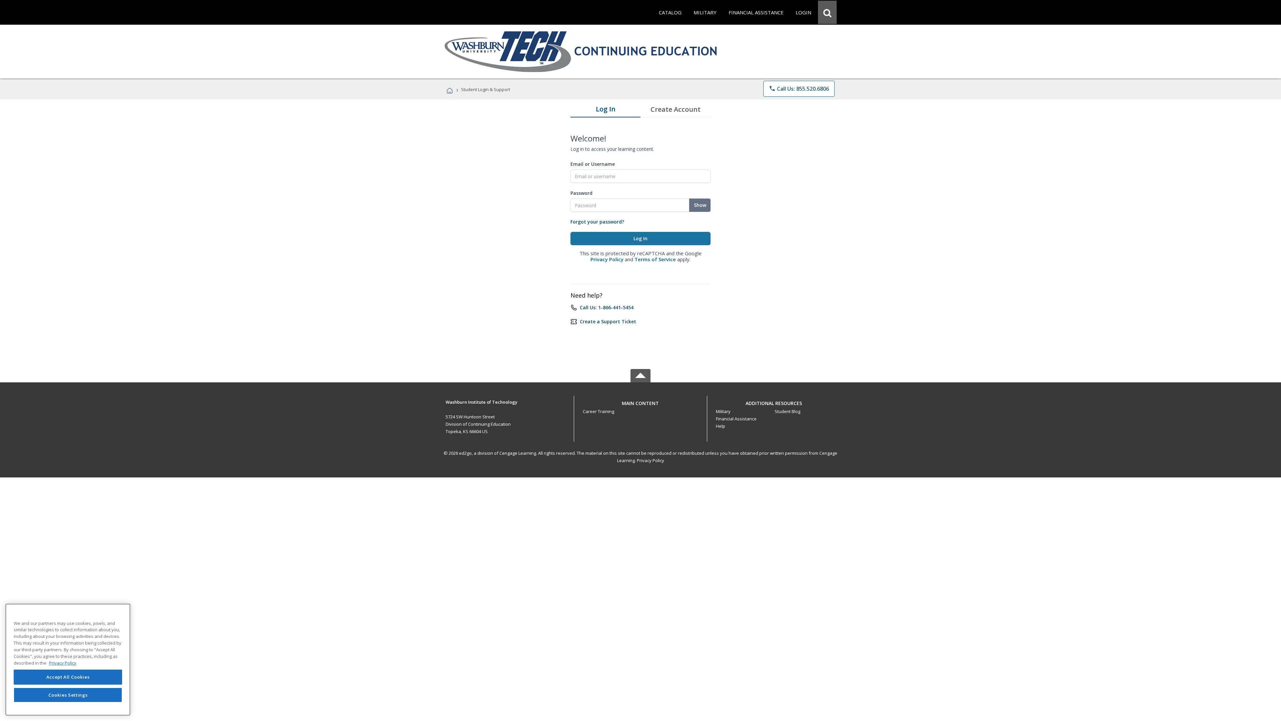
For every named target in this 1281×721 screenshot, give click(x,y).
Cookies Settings (68, 695)
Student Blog (787, 411)
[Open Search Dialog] (827, 12)
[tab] (605, 110)
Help (720, 426)
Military (723, 411)
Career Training (598, 411)
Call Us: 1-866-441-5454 (606, 307)
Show (700, 205)
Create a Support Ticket (608, 321)
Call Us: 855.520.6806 (799, 88)
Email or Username (592, 164)
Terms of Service (655, 259)
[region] (67, 660)
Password (581, 193)
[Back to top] (640, 401)
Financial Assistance (736, 419)
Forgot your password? (597, 222)
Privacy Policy (606, 259)
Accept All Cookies (68, 677)
